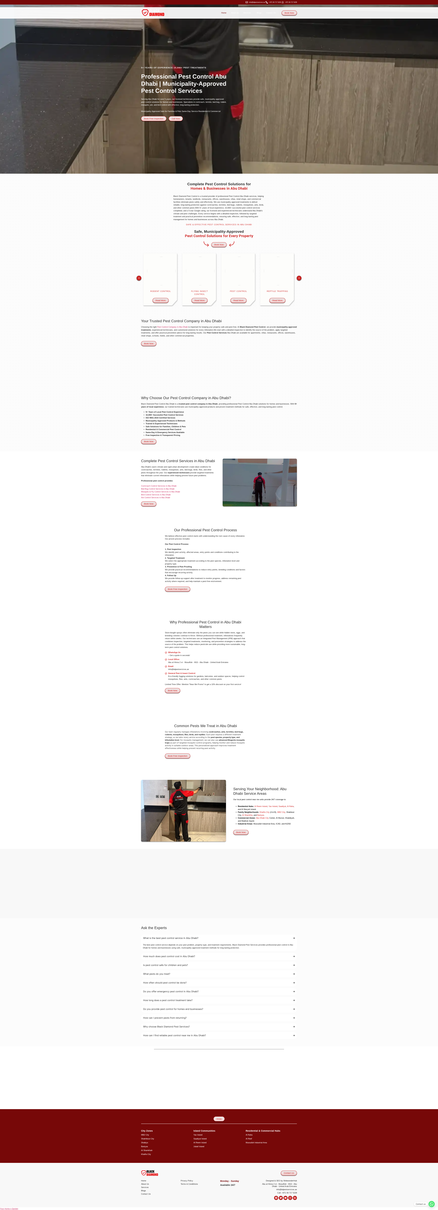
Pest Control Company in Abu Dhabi (172, 327)
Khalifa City (264, 812)
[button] (139, 278)
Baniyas (260, 815)
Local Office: (174, 659)
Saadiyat (282, 806)
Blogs (259, 13)
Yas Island (273, 806)
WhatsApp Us (174, 652)
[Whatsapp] (432, 1204)
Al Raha (290, 806)
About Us (235, 13)
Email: (171, 666)
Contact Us (271, 13)
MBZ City (281, 812)
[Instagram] (290, 1198)
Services (247, 13)
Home (223, 13)
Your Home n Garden (9, 1208)
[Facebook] (276, 1198)
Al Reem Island (260, 806)
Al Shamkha (247, 815)
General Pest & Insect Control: (182, 673)
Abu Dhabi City (262, 818)
